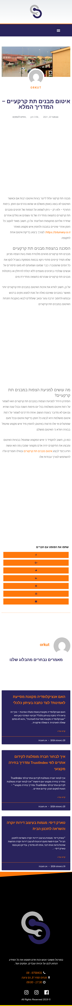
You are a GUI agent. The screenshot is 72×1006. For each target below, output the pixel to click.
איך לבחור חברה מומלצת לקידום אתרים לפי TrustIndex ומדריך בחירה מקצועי (37, 763)
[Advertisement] (36, 159)
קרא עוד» (61, 731)
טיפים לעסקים (19, 117)
